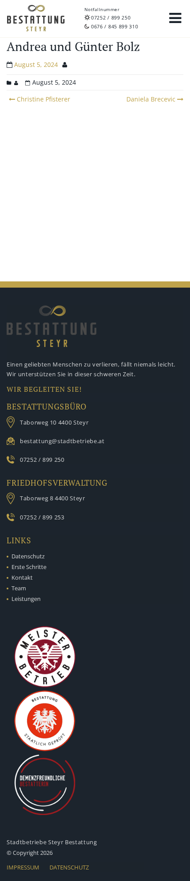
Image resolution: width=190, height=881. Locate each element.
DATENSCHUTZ (69, 867)
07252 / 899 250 (111, 17)
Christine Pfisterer (42, 99)
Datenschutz (28, 556)
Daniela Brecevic (151, 99)
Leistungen (26, 599)
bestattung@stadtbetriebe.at (62, 441)
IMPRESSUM (23, 867)
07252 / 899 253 (42, 517)
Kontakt (22, 577)
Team (18, 588)
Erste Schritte (28, 567)
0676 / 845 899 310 (114, 26)
